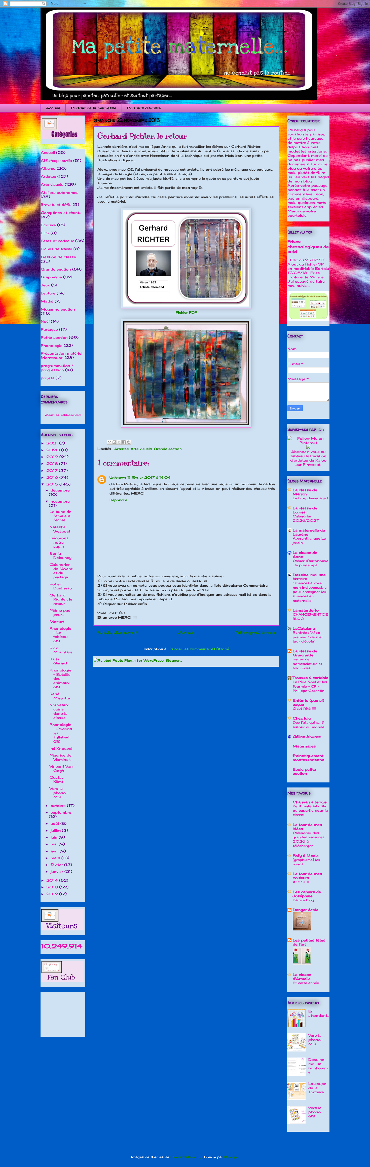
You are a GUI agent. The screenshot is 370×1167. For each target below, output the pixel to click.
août (55, 823)
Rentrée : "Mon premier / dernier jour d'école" (308, 636)
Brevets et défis (56, 204)
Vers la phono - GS (316, 1112)
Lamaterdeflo (306, 610)
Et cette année (306, 983)
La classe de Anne (305, 554)
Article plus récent (117, 632)
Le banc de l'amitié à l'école (60, 515)
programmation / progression (57, 367)
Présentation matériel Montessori (61, 355)
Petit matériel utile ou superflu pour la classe (310, 810)
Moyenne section (58, 309)
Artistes (121, 449)
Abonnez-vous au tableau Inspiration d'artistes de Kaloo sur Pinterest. (308, 458)
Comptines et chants (61, 212)
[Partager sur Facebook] (123, 442)
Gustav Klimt (56, 779)
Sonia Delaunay (60, 555)
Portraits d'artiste (144, 108)
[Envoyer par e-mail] (109, 442)
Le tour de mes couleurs (307, 876)
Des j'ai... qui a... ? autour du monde (308, 724)
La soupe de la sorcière (317, 1087)
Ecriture (48, 225)
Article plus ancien (255, 632)
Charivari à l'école (310, 802)
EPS (45, 233)
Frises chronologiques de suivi (308, 246)
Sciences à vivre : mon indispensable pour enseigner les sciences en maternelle (309, 591)
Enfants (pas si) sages (308, 702)
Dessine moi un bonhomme (318, 1065)
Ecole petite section (304, 771)
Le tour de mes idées (307, 826)
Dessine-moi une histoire (309, 577)
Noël (45, 321)
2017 (52, 470)
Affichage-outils (56, 160)
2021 (52, 443)
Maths (47, 301)
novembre (60, 501)
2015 (52, 484)
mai (55, 844)
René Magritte (60, 696)
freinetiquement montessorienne (308, 758)
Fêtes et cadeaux (57, 241)
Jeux (45, 285)
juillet (56, 830)
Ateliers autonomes (60, 192)
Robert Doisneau (61, 586)
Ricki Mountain (61, 650)
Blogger (231, 1157)
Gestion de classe (58, 257)
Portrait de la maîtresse (93, 108)
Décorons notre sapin (59, 542)
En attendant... (318, 1015)
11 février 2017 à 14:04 (149, 477)
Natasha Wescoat (60, 529)
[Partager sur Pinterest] (128, 442)
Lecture (48, 293)
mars (56, 858)
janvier (57, 871)
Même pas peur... (60, 612)
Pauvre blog (303, 900)
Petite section (54, 337)
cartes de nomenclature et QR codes (307, 663)
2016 (52, 477)
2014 (52, 880)
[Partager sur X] (119, 442)
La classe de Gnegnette (305, 653)
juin (55, 837)
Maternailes (304, 746)
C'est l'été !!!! (304, 708)
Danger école (305, 910)
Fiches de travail (56, 249)
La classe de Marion (305, 492)
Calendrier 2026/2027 (306, 518)
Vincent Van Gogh (61, 768)
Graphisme (51, 277)
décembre (60, 490)
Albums (48, 168)
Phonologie (51, 345)
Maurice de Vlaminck (60, 757)
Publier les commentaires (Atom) (199, 649)
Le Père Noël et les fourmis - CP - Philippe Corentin (310, 686)
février (57, 864)
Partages (49, 329)
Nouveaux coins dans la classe (59, 711)
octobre (59, 805)
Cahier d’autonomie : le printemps (310, 563)
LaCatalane (304, 628)
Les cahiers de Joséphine (307, 894)
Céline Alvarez (307, 736)
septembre (61, 812)
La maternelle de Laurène (309, 532)
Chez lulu (302, 718)
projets (47, 378)
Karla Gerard (58, 661)
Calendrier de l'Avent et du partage (61, 570)
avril (55, 851)
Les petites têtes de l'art (309, 942)
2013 (52, 887)
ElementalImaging (186, 1157)
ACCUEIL (301, 882)
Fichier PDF (186, 312)
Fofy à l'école (306, 855)
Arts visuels (141, 449)
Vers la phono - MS (59, 792)
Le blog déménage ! (310, 498)
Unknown (117, 477)
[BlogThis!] (114, 442)
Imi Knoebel (61, 748)
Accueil (53, 108)
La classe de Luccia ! (305, 510)
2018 (52, 463)
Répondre (118, 500)
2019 (52, 457)
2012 (52, 894)
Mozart (57, 621)
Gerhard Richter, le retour (61, 599)
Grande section (168, 449)
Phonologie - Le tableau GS (60, 634)
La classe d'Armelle (302, 976)
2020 (53, 450)
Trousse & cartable (310, 677)
